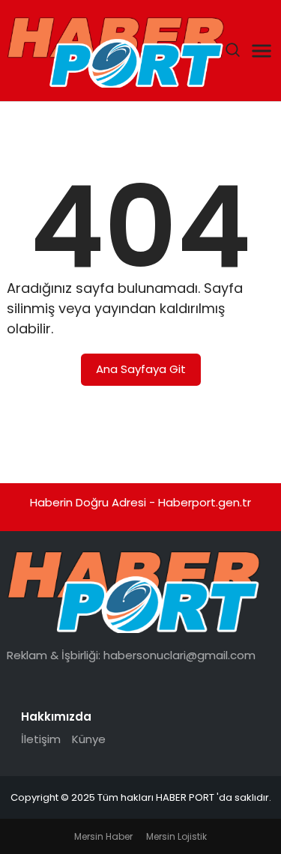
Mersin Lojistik (176, 836)
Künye (89, 739)
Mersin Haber (103, 836)
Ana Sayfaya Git (141, 369)
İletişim (41, 739)
